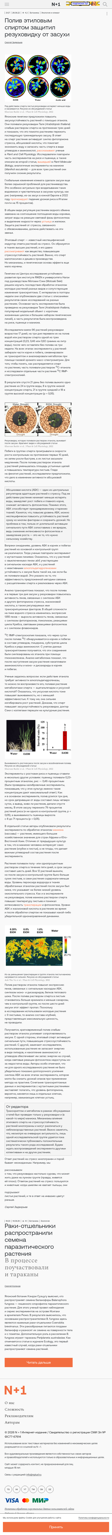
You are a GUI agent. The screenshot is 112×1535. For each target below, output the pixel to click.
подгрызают (12, 1192)
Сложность (14, 1409)
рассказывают (46, 150)
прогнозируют (19, 199)
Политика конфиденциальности (93, 1518)
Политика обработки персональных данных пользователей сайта (39, 1509)
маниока (58, 829)
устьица (47, 221)
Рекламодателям (19, 1416)
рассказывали (13, 1169)
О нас (9, 1403)
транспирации (32, 904)
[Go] (7, 4)
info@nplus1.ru (33, 1474)
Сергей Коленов (12, 1286)
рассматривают (14, 251)
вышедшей (44, 161)
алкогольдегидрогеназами (40, 568)
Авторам (12, 1422)
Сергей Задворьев (13, 42)
